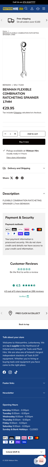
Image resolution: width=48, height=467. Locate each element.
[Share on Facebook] (17, 178)
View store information (16, 157)
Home (5, 31)
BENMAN (7, 85)
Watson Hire (13, 460)
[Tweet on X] (11, 178)
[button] (38, 8)
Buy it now (24, 142)
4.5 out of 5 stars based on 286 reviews (24, 291)
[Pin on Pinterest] (22, 178)
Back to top (24, 324)
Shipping (17, 112)
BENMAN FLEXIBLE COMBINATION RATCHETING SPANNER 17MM (21, 33)
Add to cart (32, 134)
